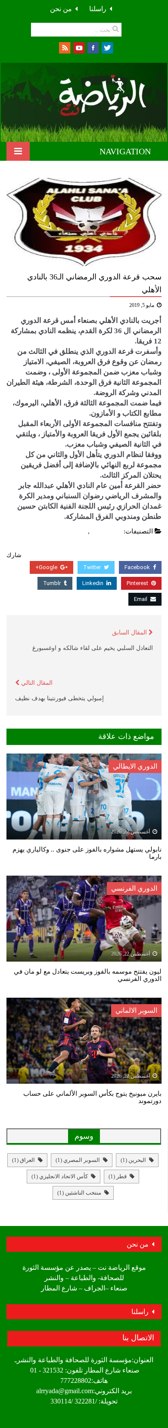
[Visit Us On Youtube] (79, 47)
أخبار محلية (107, 531)
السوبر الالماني (136, 1010)
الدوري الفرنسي (134, 888)
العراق (23, 1160)
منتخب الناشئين (79, 1192)
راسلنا (97, 8)
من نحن (61, 8)
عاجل (78, 531)
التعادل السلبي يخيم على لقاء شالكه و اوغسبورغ (92, 648)
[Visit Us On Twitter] (107, 47)
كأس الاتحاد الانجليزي (59, 1176)
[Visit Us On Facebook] (93, 47)
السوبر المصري (78, 1160)
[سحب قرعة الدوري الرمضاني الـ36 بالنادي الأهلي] (84, 222)
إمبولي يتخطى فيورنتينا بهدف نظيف (59, 698)
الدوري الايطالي (135, 766)
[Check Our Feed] (64, 47)
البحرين (133, 1160)
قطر (118, 1176)
